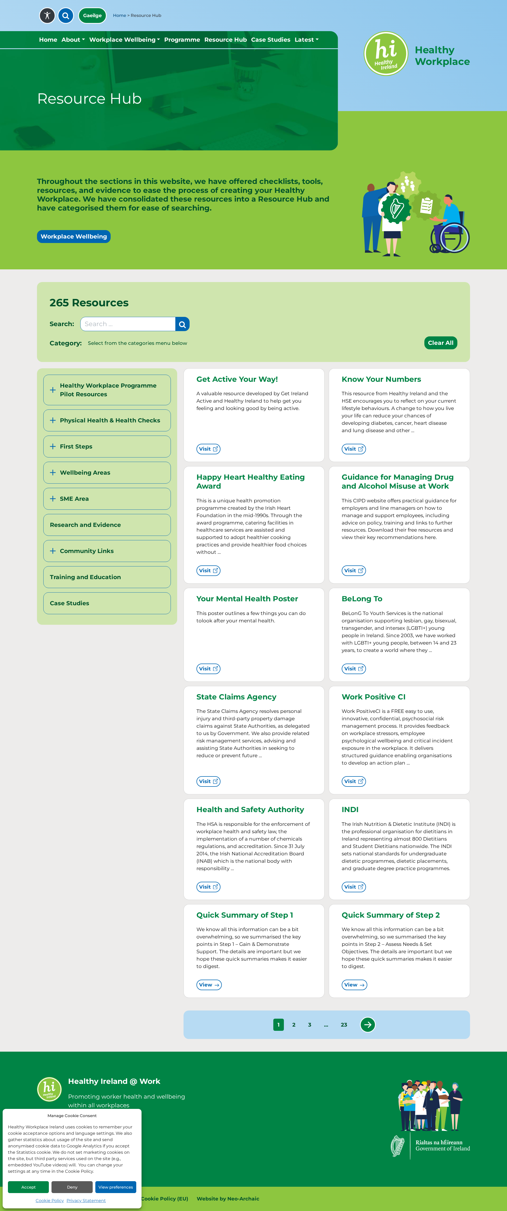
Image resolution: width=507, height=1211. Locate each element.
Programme (182, 39)
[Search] (182, 324)
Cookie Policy (50, 1200)
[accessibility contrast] (47, 15)
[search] (66, 15)
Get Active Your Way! (237, 379)
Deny (72, 1187)
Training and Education (85, 577)
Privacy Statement (86, 1200)
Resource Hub (225, 39)
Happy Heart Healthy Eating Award (250, 481)
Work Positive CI (374, 696)
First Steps (76, 446)
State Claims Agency (236, 696)
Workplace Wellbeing (122, 39)
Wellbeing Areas (85, 472)
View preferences (115, 1187)
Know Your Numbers (381, 379)
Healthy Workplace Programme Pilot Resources (108, 390)
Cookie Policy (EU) (164, 1199)
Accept (28, 1187)
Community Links (87, 551)
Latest (304, 39)
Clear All (441, 342)
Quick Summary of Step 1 (244, 914)
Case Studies (270, 39)
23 (344, 1025)
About (71, 39)
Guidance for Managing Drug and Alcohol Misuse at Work (398, 481)
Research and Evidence (85, 524)
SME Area (74, 498)
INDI (350, 809)
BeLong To (362, 598)
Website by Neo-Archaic (228, 1199)
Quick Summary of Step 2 (391, 914)
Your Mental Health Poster (247, 598)
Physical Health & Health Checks (110, 420)
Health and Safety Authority (250, 809)
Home (119, 15)
